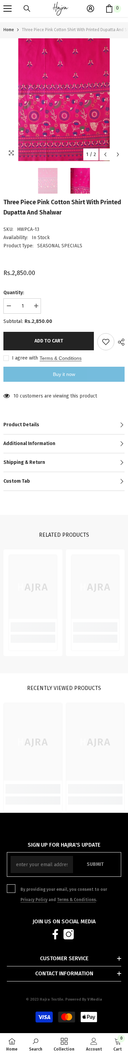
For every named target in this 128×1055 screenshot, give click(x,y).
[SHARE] (119, 342)
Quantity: (13, 293)
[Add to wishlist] (105, 341)
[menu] (7, 8)
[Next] (118, 154)
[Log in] (90, 8)
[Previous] (105, 154)
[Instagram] (68, 934)
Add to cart (48, 341)
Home (8, 29)
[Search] (27, 8)
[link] (33, 627)
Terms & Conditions (61, 358)
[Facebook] (55, 934)
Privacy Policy (33, 899)
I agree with (25, 358)
